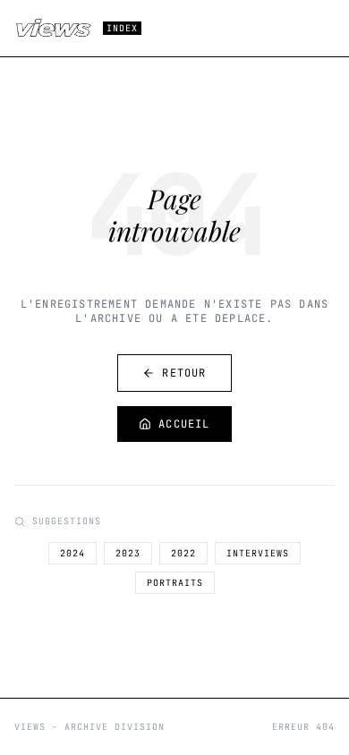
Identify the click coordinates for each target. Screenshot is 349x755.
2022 (183, 553)
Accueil (183, 424)
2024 (72, 553)
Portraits (175, 583)
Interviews (257, 553)
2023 (127, 553)
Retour (184, 373)
